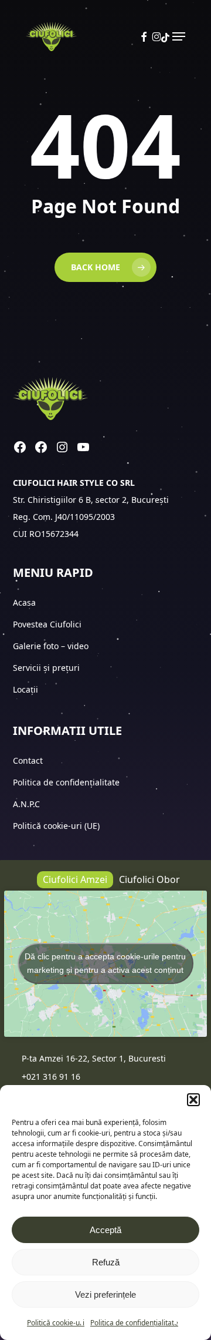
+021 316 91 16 (51, 1076)
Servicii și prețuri (46, 667)
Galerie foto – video (52, 645)
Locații (26, 689)
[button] (193, 1100)
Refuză (106, 1262)
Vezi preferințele (105, 1294)
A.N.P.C (26, 804)
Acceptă (105, 1230)
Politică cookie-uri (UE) (56, 825)
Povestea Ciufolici (47, 624)
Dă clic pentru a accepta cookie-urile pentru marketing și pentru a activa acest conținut (105, 963)
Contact (29, 760)
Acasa (24, 602)
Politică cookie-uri (55, 1323)
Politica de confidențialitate (134, 1323)
